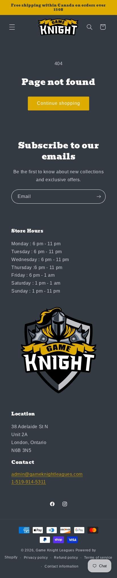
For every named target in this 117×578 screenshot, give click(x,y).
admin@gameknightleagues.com (47, 474)
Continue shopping (58, 103)
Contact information (62, 566)
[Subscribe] (98, 196)
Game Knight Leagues (55, 550)
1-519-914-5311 (28, 481)
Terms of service (98, 557)
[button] (11, 26)
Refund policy (66, 557)
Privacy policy (36, 557)
